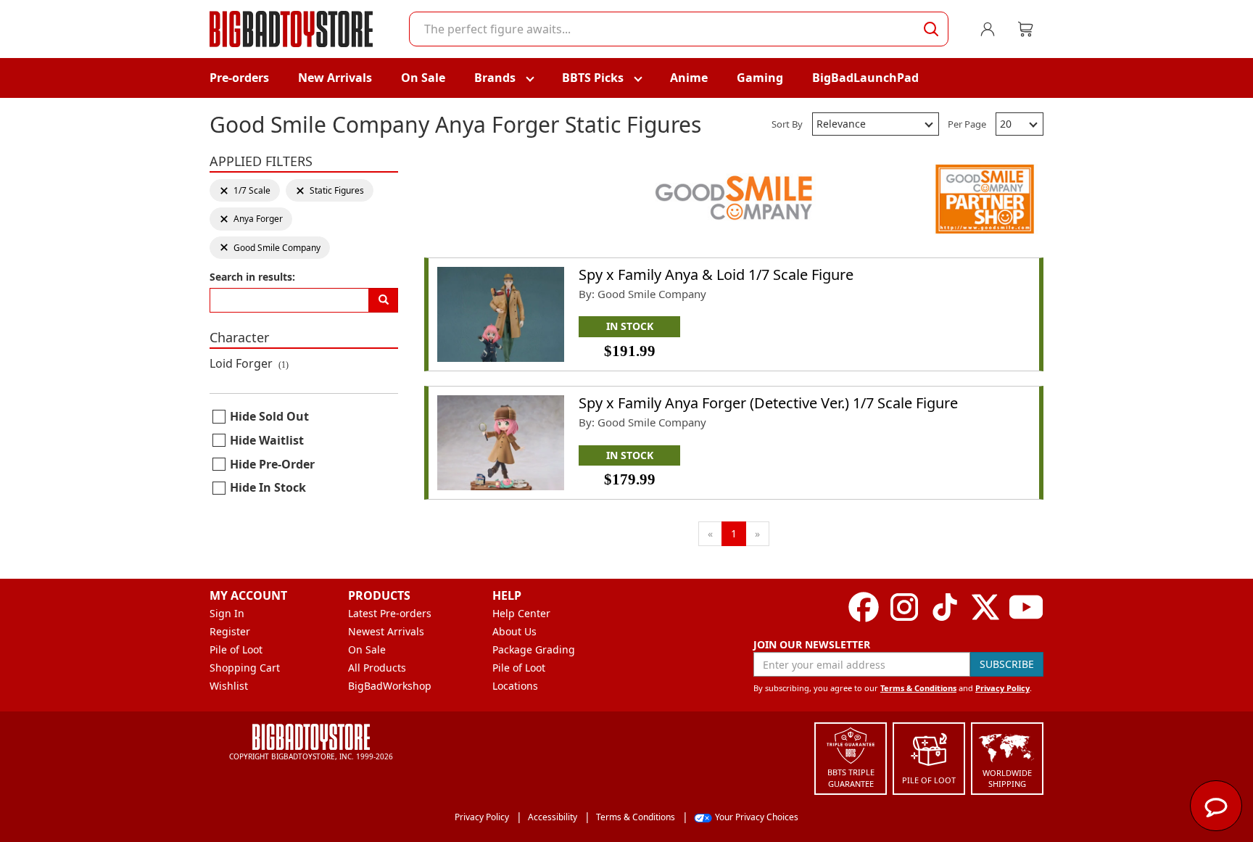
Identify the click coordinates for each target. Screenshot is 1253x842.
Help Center (521, 613)
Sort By (787, 124)
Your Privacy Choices (756, 817)
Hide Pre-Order (272, 464)
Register (230, 631)
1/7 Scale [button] (244, 190)
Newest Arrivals (386, 631)
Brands (495, 78)
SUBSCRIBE (1007, 664)
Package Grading (533, 649)
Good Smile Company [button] (270, 248)
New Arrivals (335, 78)
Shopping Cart (245, 667)
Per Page (967, 124)
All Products (377, 667)
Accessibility (552, 817)
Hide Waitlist (267, 440)
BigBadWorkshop (389, 686)
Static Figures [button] (329, 190)
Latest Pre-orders (389, 613)
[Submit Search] (931, 29)
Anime (689, 78)
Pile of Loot (236, 649)
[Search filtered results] (383, 300)
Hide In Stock (268, 487)
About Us (514, 631)
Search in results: (252, 277)
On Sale (423, 78)
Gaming (760, 78)
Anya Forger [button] (251, 218)
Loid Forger (249, 363)
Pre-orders (239, 78)
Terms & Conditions (918, 687)
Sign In (227, 613)
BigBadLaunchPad (865, 78)
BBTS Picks (593, 78)
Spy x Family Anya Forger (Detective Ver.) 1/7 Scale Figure (768, 403)
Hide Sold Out (269, 416)
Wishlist (229, 686)
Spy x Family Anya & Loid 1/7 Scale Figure (716, 274)
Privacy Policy (1002, 687)
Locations (515, 686)
